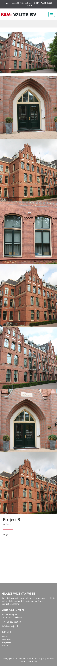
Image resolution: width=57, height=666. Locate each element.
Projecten (6, 642)
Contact (6, 645)
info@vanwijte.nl (10, 626)
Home (5, 636)
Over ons (6, 639)
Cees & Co (32, 661)
